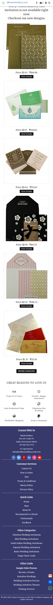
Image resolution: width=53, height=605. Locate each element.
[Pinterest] (24, 457)
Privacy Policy (26, 489)
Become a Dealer (26, 572)
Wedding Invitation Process (26, 580)
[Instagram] (34, 457)
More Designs (26, 371)
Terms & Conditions (26, 481)
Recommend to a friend (26, 514)
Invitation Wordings (26, 576)
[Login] (45, 2)
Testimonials (26, 518)
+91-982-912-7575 (26, 445)
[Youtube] (39, 457)
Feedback (26, 522)
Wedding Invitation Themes (26, 585)
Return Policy (26, 485)
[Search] (49, 2)
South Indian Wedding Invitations (26, 543)
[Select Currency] (36, 2)
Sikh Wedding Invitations (26, 539)
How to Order (26, 473)
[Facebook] (13, 457)
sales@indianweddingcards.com (26, 452)
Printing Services (26, 589)
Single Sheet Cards (26, 556)
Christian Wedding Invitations (26, 535)
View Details (26, 77)
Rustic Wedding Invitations (26, 551)
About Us (26, 510)
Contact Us (27, 468)
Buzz (26, 506)
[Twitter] (18, 457)
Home (26, 502)
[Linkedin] (29, 457)
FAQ (26, 477)
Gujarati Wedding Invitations (26, 547)
